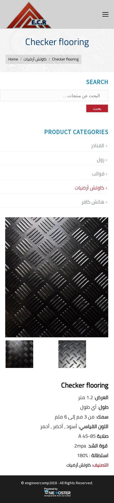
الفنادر (97, 145)
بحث (97, 108)
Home (13, 59)
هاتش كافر (92, 201)
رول (100, 159)
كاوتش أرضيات (35, 59)
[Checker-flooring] (32, 354)
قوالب (98, 173)
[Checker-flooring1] (84, 354)
